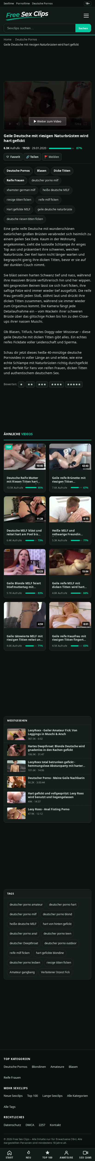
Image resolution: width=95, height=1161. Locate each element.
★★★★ (56, 384)
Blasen (41, 171)
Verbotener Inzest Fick (55, 972)
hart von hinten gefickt (57, 924)
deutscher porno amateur (26, 904)
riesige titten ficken (19, 200)
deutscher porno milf (45, 180)
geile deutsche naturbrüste (55, 209)
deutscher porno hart (62, 904)
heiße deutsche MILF (56, 190)
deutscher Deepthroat (24, 943)
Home (8, 39)
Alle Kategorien (77, 1096)
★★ (30, 384)
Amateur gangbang (22, 972)
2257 (42, 1125)
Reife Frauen (15, 180)
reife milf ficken (48, 200)
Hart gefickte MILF (18, 209)
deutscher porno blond (57, 914)
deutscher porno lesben (25, 962)
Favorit (13, 157)
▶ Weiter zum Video (47, 121)
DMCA (30, 1125)
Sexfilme (9, 3)
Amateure (57, 1067)
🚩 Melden (52, 157)
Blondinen (39, 1067)
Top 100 (32, 1096)
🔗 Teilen (32, 157)
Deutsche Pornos (42, 3)
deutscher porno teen (57, 933)
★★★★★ (74, 384)
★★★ (42, 384)
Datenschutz (12, 1125)
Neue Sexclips (13, 1096)
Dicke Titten (62, 171)
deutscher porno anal (23, 933)
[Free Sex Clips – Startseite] (27, 15)
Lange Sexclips (52, 1096)
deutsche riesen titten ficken (25, 219)
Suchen (83, 28)
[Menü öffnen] (86, 16)
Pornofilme (23, 3)
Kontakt (55, 1125)
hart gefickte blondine (50, 953)
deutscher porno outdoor (61, 943)
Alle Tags (9, 1107)
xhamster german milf (21, 190)
